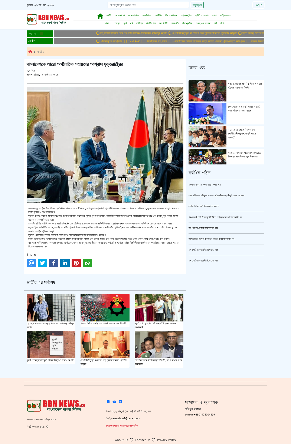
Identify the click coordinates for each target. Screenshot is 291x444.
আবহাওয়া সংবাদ (203, 23)
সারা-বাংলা (120, 15)
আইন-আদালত (226, 15)
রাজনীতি (146, 15)
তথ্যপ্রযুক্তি (186, 15)
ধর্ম (131, 23)
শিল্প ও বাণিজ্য (171, 15)
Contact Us (142, 440)
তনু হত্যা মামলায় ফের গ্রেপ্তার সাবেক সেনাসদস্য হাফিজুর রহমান (121, 33)
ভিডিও (222, 23)
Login (258, 5)
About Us (121, 440)
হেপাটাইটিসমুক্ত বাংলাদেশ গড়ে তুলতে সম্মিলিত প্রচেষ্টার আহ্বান (192, 33)
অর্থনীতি (158, 15)
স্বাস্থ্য (117, 23)
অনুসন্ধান (197, 5)
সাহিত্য (139, 23)
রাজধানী (175, 23)
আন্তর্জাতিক (133, 15)
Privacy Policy (166, 440)
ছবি (215, 23)
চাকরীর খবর (151, 23)
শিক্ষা (107, 23)
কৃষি (125, 23)
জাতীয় (109, 15)
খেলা (214, 15)
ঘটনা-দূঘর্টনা (187, 23)
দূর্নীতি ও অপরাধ (202, 15)
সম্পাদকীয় (163, 23)
